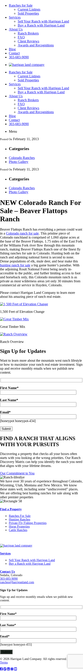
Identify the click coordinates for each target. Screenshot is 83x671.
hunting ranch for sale (15, 265)
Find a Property (11, 509)
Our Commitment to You (17, 473)
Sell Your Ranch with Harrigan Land (43, 21)
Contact (14, 53)
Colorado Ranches (22, 158)
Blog (12, 49)
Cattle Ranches (18, 530)
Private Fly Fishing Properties (27, 523)
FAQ (21, 37)
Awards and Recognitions (36, 45)
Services (15, 17)
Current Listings (29, 9)
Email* (5, 636)
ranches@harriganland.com (17, 582)
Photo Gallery (18, 162)
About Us (16, 29)
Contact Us (7, 571)
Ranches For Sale (20, 516)
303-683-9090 (19, 57)
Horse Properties (19, 526)
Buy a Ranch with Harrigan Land (41, 25)
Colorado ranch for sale (22, 233)
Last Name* (8, 625)
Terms (4, 662)
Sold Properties (28, 13)
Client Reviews (28, 41)
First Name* (8, 614)
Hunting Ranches (19, 519)
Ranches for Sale (21, 5)
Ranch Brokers (28, 33)
